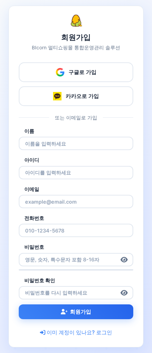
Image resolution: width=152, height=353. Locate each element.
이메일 (31, 189)
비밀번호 (34, 247)
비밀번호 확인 (39, 280)
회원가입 (80, 311)
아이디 (31, 160)
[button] (124, 259)
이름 (29, 131)
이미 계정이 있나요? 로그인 (79, 332)
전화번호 (34, 218)
